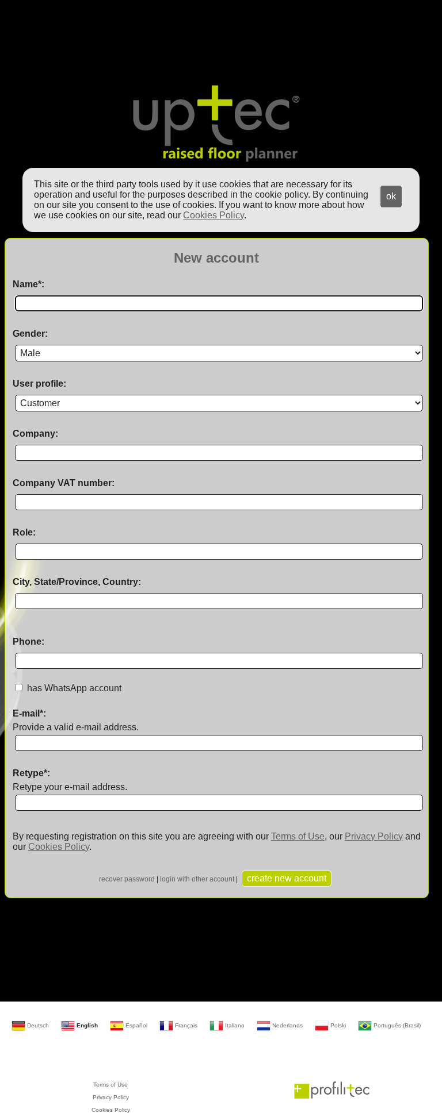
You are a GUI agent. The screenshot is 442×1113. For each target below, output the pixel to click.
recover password (127, 879)
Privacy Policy (374, 836)
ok (391, 196)
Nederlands (286, 1025)
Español (135, 1025)
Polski (337, 1025)
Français (185, 1025)
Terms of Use (298, 836)
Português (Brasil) (396, 1025)
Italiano (234, 1025)
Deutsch (37, 1025)
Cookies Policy (58, 847)
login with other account (197, 879)
